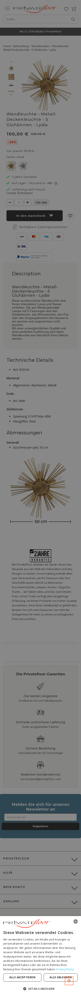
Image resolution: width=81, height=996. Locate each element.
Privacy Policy (65, 969)
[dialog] (40, 956)
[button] (40, 988)
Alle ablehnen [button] (60, 977)
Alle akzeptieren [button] (22, 977)
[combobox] (75, 921)
